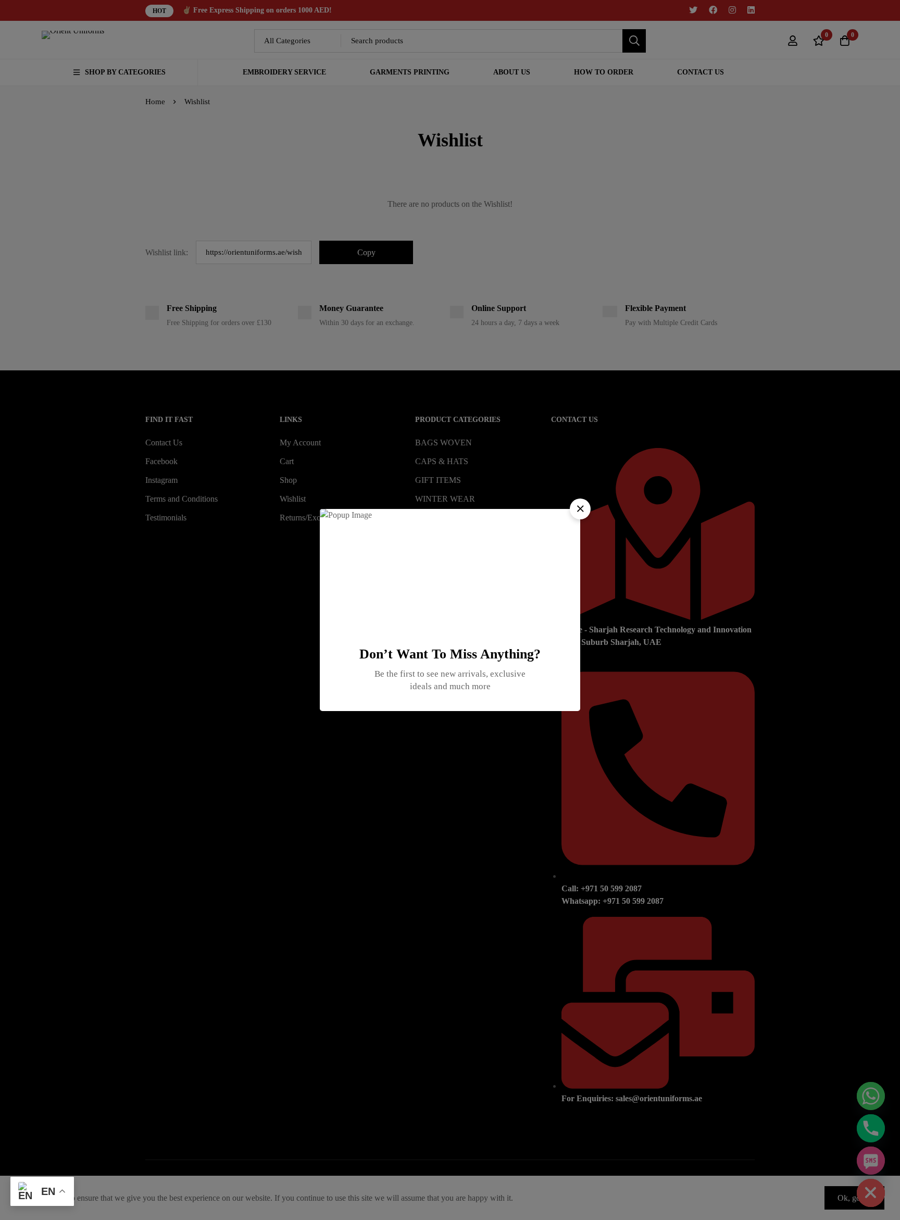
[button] (580, 509)
